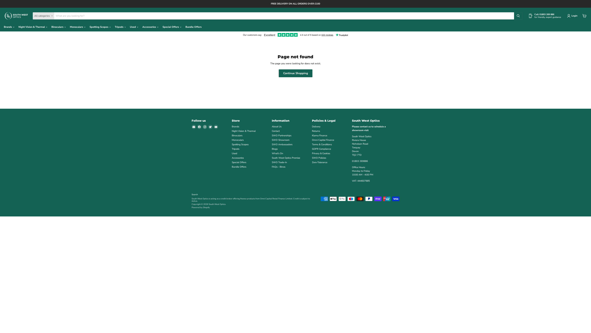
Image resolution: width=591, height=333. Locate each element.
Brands (8, 27)
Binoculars (57, 27)
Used (133, 27)
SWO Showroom (280, 140)
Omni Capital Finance (323, 140)
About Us (276, 126)
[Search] (518, 15)
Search (195, 194)
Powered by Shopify (201, 207)
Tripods (119, 27)
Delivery (316, 126)
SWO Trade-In (279, 162)
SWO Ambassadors (282, 144)
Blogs (275, 148)
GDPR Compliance (321, 148)
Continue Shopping (295, 73)
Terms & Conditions (322, 144)
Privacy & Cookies (321, 153)
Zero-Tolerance (319, 162)
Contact (276, 131)
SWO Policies (319, 157)
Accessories (149, 27)
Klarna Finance (319, 135)
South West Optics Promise (286, 157)
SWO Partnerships (281, 135)
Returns (316, 131)
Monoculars (77, 27)
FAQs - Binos (278, 166)
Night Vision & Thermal (32, 27)
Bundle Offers (193, 27)
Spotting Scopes (99, 27)
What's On (277, 153)
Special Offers (171, 27)
